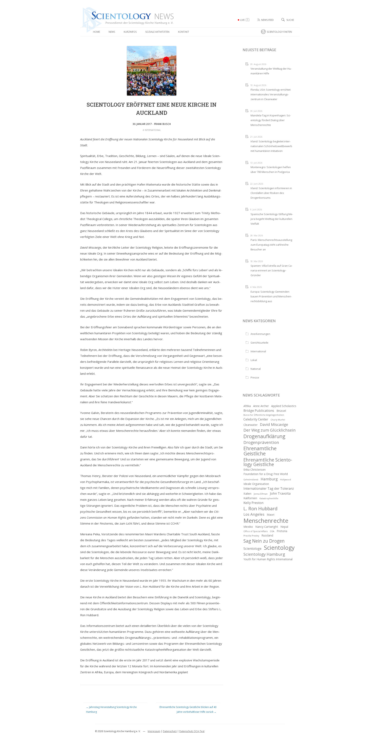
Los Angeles (253, 514)
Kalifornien (250, 498)
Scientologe (252, 548)
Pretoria (282, 531)
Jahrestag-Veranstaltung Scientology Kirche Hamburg (111, 709)
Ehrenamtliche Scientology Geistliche (267, 462)
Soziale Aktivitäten (157, 32)
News (112, 32)
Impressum (154, 731)
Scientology (279, 547)
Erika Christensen (254, 469)
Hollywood (285, 479)
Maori (270, 514)
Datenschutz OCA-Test (191, 731)
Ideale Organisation (256, 484)
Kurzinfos (130, 32)
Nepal (284, 527)
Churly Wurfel (278, 419)
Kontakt (183, 32)
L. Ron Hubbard (260, 508)
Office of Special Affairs (255, 531)
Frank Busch (162, 124)
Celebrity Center (255, 419)
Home (96, 32)
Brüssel (281, 411)
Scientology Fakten (279, 32)
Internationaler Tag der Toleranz (268, 488)
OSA (272, 531)
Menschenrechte (265, 520)
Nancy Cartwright (266, 527)
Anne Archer (261, 406)
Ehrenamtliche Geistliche (259, 451)
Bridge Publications (258, 410)
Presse (255, 377)
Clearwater (250, 425)
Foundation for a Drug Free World (265, 474)
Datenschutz (170, 731)
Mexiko (248, 527)
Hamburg (269, 479)
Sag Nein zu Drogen (264, 541)
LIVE (242, 20)
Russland (267, 535)
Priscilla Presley (251, 535)
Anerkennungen (260, 334)
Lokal (254, 360)
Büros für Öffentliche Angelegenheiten (263, 415)
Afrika (247, 406)
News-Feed (267, 20)
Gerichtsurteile (259, 342)
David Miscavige (274, 424)
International (153, 130)
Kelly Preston (253, 502)
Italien (247, 493)
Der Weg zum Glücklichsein (269, 430)
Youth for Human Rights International (268, 559)
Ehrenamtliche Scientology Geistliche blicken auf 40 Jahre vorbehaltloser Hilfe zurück (188, 709)
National (256, 369)
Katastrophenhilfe (268, 498)
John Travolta (280, 493)
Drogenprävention (261, 442)
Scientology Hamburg (264, 554)
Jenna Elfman (261, 493)
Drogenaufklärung (264, 436)
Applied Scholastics (283, 406)
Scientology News (104, 8)
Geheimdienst (250, 479)
